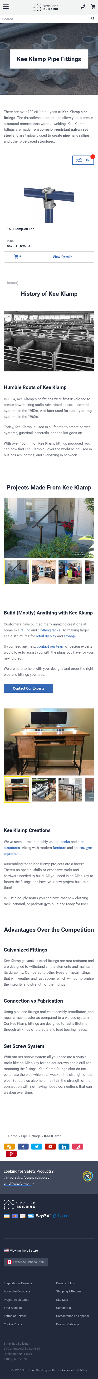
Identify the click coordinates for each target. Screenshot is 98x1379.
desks (65, 842)
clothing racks (49, 630)
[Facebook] (23, 1147)
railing (25, 630)
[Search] (93, 19)
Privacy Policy (65, 1283)
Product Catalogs (67, 1324)
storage (70, 636)
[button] (17, 572)
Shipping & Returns (69, 1291)
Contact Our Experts (28, 688)
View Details (63, 257)
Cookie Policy (13, 1324)
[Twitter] (36, 1147)
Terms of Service (15, 1316)
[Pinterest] (11, 1154)
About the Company (17, 1291)
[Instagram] (77, 1147)
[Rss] (9, 1147)
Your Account (13, 1308)
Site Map (62, 1299)
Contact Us (63, 1308)
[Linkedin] (64, 1147)
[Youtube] (50, 1147)
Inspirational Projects (18, 1283)
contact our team (50, 646)
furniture (59, 848)
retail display (46, 636)
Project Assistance (16, 1299)
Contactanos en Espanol (72, 1316)
